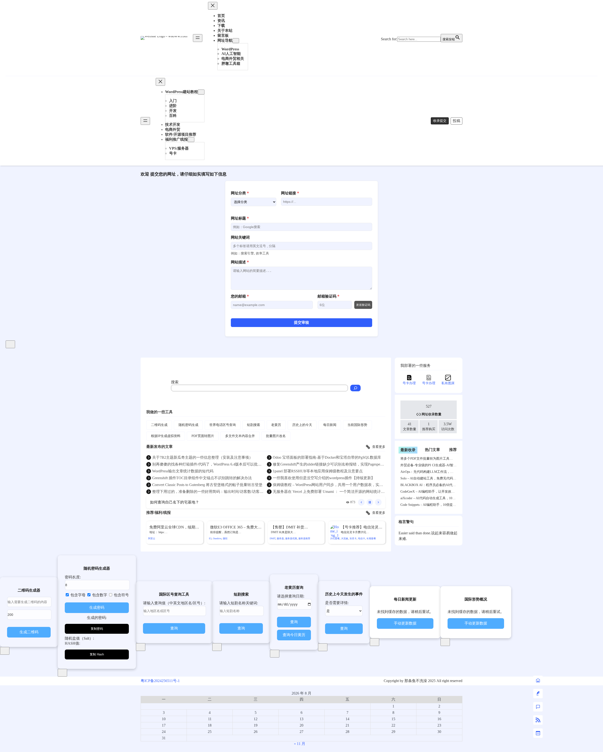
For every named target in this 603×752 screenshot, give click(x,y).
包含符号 (121, 595)
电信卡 (361, 538)
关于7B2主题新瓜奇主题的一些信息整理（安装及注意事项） (202, 457)
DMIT (272, 538)
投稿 (456, 121)
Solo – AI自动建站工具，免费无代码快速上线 (428, 479)
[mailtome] (538, 693)
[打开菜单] (197, 38)
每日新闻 (329, 425)
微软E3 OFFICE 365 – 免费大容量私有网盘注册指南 (235, 527)
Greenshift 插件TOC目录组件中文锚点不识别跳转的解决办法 (202, 478)
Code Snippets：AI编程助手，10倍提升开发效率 (428, 505)
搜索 (175, 382)
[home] (538, 680)
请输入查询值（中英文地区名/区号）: (174, 603)
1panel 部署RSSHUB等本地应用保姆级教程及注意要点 (318, 471)
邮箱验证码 (328, 296)
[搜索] (355, 388)
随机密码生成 (188, 425)
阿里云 (151, 538)
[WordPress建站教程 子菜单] (201, 92)
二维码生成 (159, 425)
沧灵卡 (353, 538)
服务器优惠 (291, 538)
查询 (174, 628)
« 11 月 (299, 744)
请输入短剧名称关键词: (238, 603)
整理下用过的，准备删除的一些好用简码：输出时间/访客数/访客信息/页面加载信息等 (207, 492)
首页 (221, 16)
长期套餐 (371, 538)
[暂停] (370, 502)
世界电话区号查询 (222, 425)
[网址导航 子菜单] (235, 40)
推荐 (453, 450)
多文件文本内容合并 (240, 436)
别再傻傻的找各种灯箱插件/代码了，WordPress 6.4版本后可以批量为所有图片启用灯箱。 (206, 464)
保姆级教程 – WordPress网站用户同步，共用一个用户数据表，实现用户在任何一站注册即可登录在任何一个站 (328, 485)
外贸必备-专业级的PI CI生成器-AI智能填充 (428, 466)
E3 (210, 538)
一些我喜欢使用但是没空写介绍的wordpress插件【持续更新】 (324, 478)
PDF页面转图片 (202, 436)
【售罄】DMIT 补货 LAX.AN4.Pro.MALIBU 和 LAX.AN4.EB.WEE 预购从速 (294, 527)
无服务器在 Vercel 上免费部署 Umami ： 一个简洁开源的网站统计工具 (329, 492)
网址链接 (290, 193)
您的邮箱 (240, 296)
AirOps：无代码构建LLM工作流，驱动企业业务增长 (426, 472)
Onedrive (217, 538)
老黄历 (276, 425)
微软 (225, 538)
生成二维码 (29, 632)
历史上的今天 (302, 425)
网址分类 (240, 193)
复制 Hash (97, 654)
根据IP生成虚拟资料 (165, 436)
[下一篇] (378, 502)
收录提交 (439, 121)
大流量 (344, 538)
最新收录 (408, 450)
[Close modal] (10, 344)
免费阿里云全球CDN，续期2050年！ (172, 527)
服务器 (280, 538)
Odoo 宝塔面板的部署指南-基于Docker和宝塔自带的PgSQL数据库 (327, 457)
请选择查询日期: (290, 596)
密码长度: (73, 577)
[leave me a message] (538, 706)
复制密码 (97, 628)
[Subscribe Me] (538, 720)
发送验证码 (363, 305)
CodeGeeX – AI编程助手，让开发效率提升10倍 (427, 492)
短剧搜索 (253, 425)
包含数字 (99, 595)
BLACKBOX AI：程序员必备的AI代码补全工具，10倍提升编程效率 (428, 485)
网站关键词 (240, 237)
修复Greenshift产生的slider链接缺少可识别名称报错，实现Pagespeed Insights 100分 (328, 464)
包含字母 (77, 595)
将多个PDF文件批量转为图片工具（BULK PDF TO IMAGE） (424, 459)
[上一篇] (361, 502)
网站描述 (240, 262)
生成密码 (96, 607)
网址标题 (240, 218)
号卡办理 (409, 383)
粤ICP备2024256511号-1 (160, 681)
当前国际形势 (357, 425)
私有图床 (448, 383)
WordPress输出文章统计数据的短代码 (182, 471)
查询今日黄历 (294, 635)
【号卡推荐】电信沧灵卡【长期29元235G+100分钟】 (361, 527)
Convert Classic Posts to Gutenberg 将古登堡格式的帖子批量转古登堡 (207, 485)
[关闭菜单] (212, 6)
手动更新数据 (405, 623)
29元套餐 (335, 538)
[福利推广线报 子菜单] (191, 139)
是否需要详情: (337, 603)
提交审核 (301, 322)
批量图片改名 (276, 436)
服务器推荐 (304, 538)
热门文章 (432, 450)
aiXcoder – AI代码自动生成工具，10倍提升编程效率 (428, 499)
